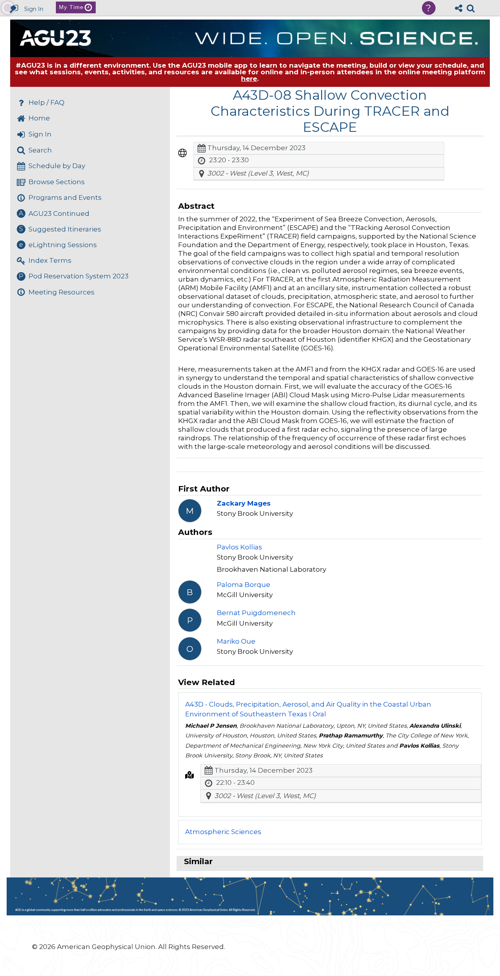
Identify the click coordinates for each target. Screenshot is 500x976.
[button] (182, 153)
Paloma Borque (243, 584)
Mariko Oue (236, 641)
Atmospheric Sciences (223, 832)
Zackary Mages (244, 503)
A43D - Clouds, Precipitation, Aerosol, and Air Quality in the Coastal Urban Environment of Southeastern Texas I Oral (308, 709)
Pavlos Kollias (239, 547)
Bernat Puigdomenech (256, 613)
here (249, 79)
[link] (470, 8)
